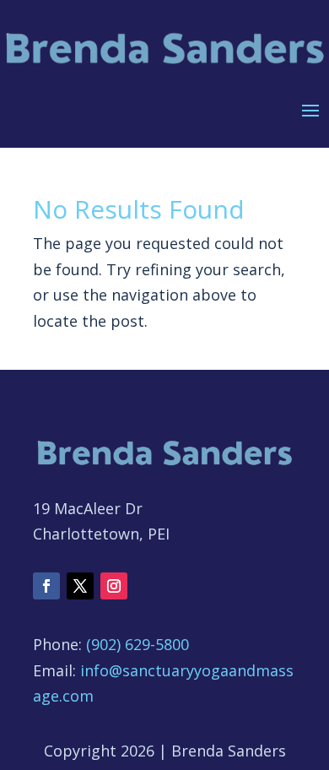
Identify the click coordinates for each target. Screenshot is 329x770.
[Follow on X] (80, 585)
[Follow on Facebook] (46, 585)
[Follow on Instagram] (113, 585)
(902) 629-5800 (137, 644)
